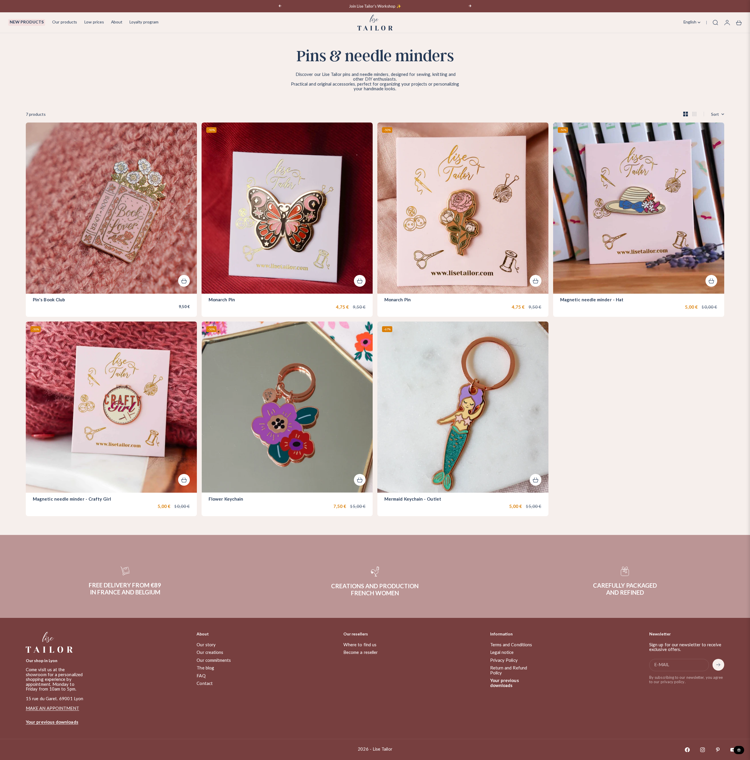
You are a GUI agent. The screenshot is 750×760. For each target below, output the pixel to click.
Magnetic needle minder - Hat (591, 300)
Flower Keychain (226, 499)
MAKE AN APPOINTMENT (52, 708)
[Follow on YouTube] (733, 750)
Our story (206, 645)
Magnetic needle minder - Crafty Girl (72, 499)
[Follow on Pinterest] (718, 750)
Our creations (210, 652)
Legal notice (502, 652)
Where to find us (359, 645)
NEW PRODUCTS (27, 22)
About (116, 22)
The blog (205, 668)
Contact (205, 683)
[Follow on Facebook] (687, 750)
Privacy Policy (504, 660)
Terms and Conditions (511, 645)
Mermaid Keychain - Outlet (412, 499)
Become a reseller (360, 652)
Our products (64, 22)
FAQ (201, 676)
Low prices (94, 22)
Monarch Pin (222, 300)
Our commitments (214, 660)
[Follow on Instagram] (702, 750)
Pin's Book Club (49, 300)
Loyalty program (143, 22)
